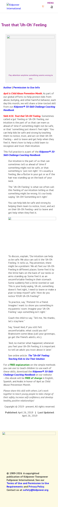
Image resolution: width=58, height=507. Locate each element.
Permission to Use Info (26, 87)
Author (7, 87)
